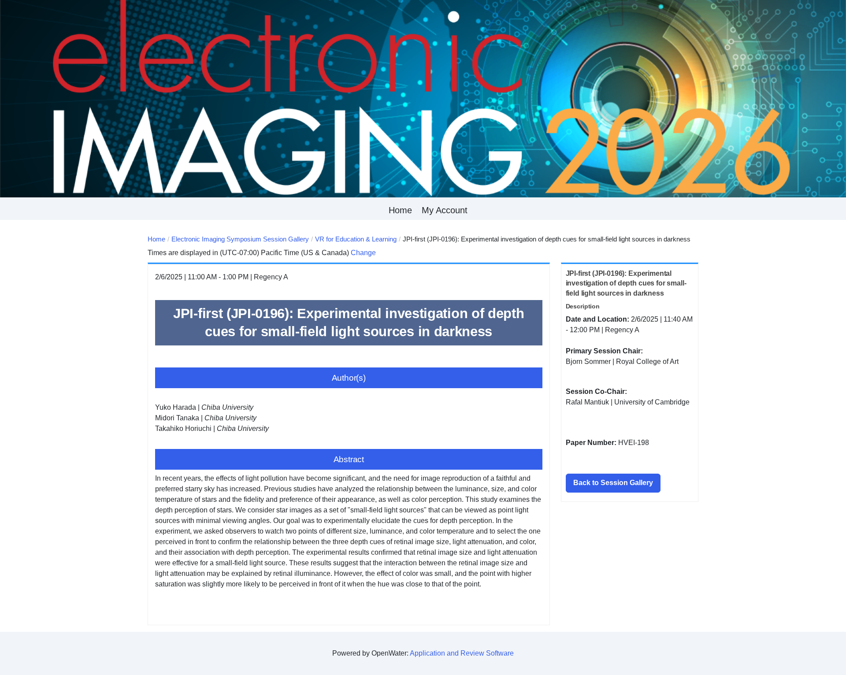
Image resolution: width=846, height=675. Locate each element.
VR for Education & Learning (356, 239)
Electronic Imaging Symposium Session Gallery (240, 239)
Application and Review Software (462, 653)
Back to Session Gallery (613, 482)
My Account (445, 210)
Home (400, 210)
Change (363, 252)
